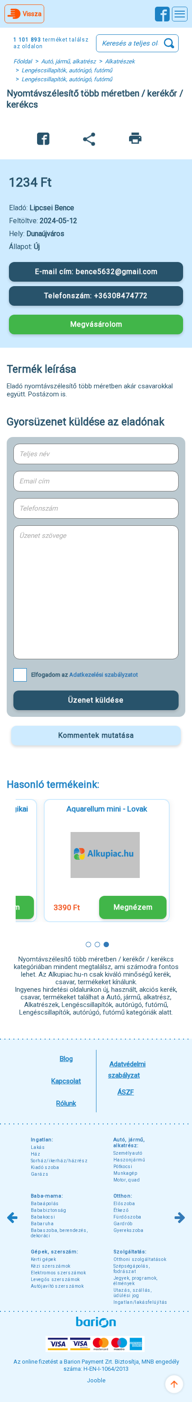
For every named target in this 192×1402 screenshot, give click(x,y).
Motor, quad (126, 1179)
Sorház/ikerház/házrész (59, 1160)
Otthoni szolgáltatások (140, 1259)
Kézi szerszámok (51, 1266)
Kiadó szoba (45, 1167)
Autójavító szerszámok (57, 1286)
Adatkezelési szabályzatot (103, 674)
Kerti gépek (43, 1259)
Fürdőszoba (127, 1217)
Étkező (121, 1210)
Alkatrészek (120, 61)
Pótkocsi (123, 1166)
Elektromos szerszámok (58, 1272)
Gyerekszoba (128, 1230)
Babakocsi (43, 1217)
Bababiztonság (49, 1210)
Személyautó (127, 1153)
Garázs (40, 1174)
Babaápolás (45, 1203)
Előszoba (124, 1203)
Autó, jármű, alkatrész (68, 61)
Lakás (38, 1147)
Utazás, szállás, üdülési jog (132, 1293)
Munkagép (125, 1173)
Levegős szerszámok (55, 1279)
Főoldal (22, 61)
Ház (36, 1154)
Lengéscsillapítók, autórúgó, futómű (66, 70)
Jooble (96, 1380)
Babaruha (42, 1223)
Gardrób (123, 1223)
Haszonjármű (129, 1159)
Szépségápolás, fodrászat (131, 1269)
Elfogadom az (84, 674)
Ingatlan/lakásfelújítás (140, 1302)
